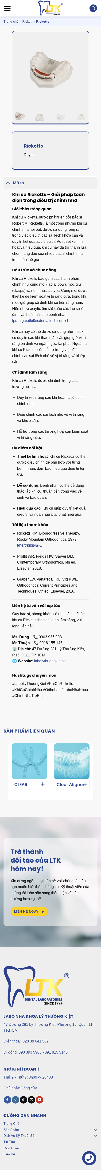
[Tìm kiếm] (93, 8)
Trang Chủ (11, 1123)
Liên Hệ (9, 1154)
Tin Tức (9, 1142)
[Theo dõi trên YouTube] (39, 1100)
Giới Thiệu (11, 1148)
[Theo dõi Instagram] (15, 1100)
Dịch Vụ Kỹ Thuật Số (19, 1135)
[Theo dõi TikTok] (23, 1100)
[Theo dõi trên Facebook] (7, 1100)
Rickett (27, 21)
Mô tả (18, 183)
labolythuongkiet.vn (50, 661)
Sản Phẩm (11, 1130)
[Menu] (7, 8)
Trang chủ (11, 21)
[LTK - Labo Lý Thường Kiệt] (50, 8)
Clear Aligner (70, 785)
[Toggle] (8, 183)
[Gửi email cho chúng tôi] (31, 1100)
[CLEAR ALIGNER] (29, 761)
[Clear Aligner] (71, 761)
